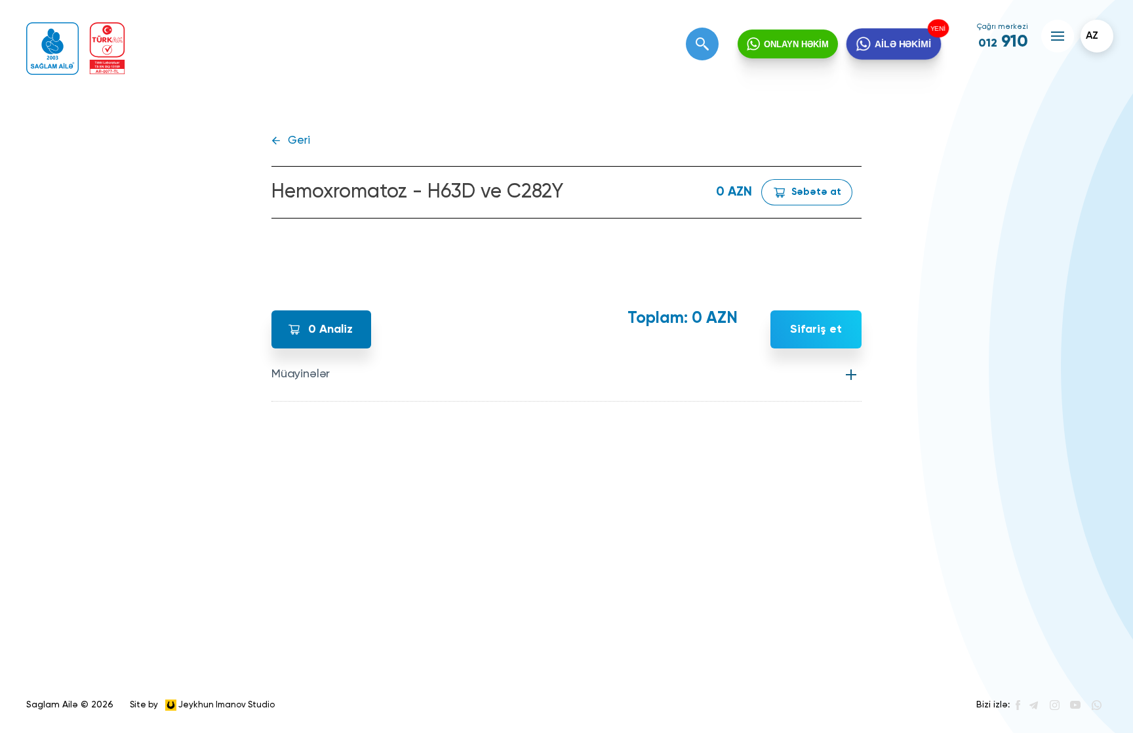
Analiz (330, 329)
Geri (299, 140)
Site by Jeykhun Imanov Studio (202, 704)
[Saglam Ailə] (52, 48)
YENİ (936, 29)
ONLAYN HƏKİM (796, 44)
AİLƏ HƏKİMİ (902, 44)
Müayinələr (300, 374)
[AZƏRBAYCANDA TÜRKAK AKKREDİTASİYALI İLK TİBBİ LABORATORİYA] (107, 48)
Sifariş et (816, 329)
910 (1003, 42)
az (1092, 36)
